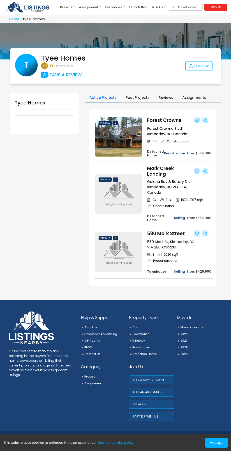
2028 (184, 347)
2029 (184, 354)
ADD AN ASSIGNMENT (148, 392)
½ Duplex (138, 340)
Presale (90, 376)
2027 (183, 340)
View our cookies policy (115, 442)
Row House (140, 347)
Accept (216, 442)
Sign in (215, 7)
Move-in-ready (191, 327)
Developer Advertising (100, 334)
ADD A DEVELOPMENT (148, 380)
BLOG (88, 347)
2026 (184, 334)
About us (90, 327)
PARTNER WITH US (145, 416)
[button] (67, 7)
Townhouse (141, 334)
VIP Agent (140, 404)
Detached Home (144, 354)
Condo (137, 327)
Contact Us (92, 354)
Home (14, 19)
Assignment (93, 383)
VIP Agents (92, 340)
